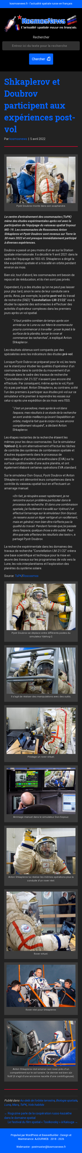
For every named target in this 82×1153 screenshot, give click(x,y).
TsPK (18, 576)
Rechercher (41, 37)
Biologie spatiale (66, 1100)
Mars (15, 1104)
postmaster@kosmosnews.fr (49, 1146)
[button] (41, 59)
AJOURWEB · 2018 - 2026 (49, 1139)
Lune (7, 1104)
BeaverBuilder (50, 1135)
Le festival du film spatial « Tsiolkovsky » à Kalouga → (43, 1122)
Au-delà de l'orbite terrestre (37, 1100)
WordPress (32, 1135)
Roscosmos (30, 576)
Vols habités (36, 1104)
